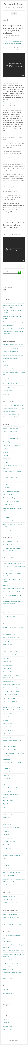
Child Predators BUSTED (10, 655)
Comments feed (7, 1026)
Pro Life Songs (7, 778)
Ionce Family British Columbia (12, 924)
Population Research (9, 775)
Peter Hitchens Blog (9, 498)
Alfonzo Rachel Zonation (10, 634)
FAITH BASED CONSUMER (10, 358)
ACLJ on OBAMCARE (9, 544)
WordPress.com (13, 1040)
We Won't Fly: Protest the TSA (12, 872)
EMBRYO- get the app (9, 896)
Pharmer (17, 35)
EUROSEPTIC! (7, 448)
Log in (5, 1019)
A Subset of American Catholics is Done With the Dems (14, 225)
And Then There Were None (11, 348)
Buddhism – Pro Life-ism (10, 648)
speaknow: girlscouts (9, 824)
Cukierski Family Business (11, 351)
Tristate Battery (7, 390)
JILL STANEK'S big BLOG (10, 477)
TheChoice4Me (7, 848)
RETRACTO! (6, 514)
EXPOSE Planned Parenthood (11, 684)
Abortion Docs (7, 631)
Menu (14, 13)
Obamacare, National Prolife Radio (13, 405)
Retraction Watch (8, 800)
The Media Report (8, 613)
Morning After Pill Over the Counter (13, 592)
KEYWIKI (5, 484)
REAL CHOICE (7, 791)
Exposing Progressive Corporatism (13, 355)
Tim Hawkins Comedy (9, 851)
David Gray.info (7, 668)
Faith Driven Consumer (10, 362)
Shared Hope (6, 817)
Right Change (7, 804)
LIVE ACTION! (7, 737)
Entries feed (6, 1022)
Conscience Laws (8, 665)
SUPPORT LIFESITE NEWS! (11, 828)
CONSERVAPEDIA (8, 435)
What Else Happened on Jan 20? (12, 325)
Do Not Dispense (8, 442)
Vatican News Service (9, 869)
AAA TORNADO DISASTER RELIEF (13, 345)
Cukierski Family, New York (11, 917)
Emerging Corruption (9, 681)
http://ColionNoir (8, 570)
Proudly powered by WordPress (14, 1036)
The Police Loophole (9, 616)
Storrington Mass (8, 993)
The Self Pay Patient (9, 387)
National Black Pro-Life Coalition (12, 750)
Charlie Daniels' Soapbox (10, 431)
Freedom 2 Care (7, 452)
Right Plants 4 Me (8, 807)
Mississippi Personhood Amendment (14, 588)
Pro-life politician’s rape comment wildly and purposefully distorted (14, 29)
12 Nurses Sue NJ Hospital (10, 541)
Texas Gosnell (7, 831)
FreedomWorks (7, 713)
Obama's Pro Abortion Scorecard (12, 762)
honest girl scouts (8, 723)
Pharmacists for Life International (13, 772)
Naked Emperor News (9, 746)
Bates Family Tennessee (10, 914)
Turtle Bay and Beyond (9, 521)
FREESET (6, 716)
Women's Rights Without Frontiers (13, 530)
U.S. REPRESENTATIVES (10, 862)
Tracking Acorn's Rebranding (11, 855)
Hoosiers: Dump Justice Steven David (14, 566)
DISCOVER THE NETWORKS (11, 438)
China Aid (6, 658)
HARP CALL (6, 365)
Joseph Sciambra (8, 481)
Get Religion (6, 455)
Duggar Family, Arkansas (10, 921)
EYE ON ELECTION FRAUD (11, 691)
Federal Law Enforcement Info (12, 563)
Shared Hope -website (9, 821)
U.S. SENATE (6, 865)
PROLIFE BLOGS (7, 504)
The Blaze (6, 517)
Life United (6, 734)
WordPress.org (7, 1029)
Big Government (8, 644)
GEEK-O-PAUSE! (7, 899)
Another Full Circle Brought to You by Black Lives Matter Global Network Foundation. (14, 331)
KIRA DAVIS (6, 487)
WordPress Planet (8, 885)
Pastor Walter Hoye (8, 494)
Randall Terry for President (11, 384)
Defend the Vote (8, 672)
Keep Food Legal (8, 368)
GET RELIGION (7, 459)
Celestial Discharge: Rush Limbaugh (13, 322)
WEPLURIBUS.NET (8, 875)
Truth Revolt (6, 394)
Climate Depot (7, 661)
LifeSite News (7, 585)
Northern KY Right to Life (10, 963)
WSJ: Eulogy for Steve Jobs (11, 903)
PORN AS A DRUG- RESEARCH (11, 501)
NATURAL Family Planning (11, 491)
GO (5, 289)
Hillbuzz (5, 462)
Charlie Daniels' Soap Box (10, 428)
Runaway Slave (7, 810)
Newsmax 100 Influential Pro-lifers (13, 960)
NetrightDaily (7, 759)
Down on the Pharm (14, 4)
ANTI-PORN (6, 641)
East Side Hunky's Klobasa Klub (12, 445)
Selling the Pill (7, 814)
